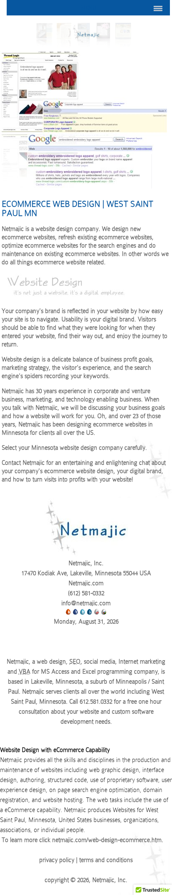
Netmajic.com (86, 583)
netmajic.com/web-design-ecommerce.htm (107, 840)
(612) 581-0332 (86, 593)
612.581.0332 (96, 701)
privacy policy (56, 860)
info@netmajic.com (86, 603)
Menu (88, 8)
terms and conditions (106, 860)
